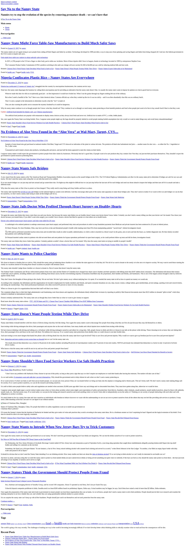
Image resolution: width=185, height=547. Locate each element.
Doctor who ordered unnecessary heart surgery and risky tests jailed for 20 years (28, 221)
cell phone (19, 523)
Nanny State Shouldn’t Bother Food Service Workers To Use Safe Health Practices (121, 305)
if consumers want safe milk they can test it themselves (32, 377)
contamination (22, 467)
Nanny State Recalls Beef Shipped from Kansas (122, 418)
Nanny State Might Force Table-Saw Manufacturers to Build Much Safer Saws (58, 43)
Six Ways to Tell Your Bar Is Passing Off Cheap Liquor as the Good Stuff (26, 439)
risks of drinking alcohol (100, 454)
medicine (88, 523)
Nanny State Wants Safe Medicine (112, 197)
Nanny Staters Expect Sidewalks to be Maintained (115, 69)
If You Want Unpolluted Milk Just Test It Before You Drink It (76, 463)
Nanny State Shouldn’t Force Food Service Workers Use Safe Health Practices (58, 245)
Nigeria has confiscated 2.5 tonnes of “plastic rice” (18, 86)
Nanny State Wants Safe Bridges (24, 168)
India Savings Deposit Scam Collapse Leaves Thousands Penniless (23, 481)
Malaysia (83, 523)
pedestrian (94, 523)
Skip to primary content (9, 2)
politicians (37, 421)
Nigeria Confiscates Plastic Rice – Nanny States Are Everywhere (47, 77)
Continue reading (8, 501)
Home (7, 27)
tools (28, 72)
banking (25, 505)
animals (3, 523)
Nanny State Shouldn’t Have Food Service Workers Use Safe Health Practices (33, 123)
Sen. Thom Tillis (6, 370)
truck (131, 523)
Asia (20, 505)
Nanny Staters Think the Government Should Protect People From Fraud (134, 159)
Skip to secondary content (9, 4)
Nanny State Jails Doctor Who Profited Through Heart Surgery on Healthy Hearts (61, 206)
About (7, 29)
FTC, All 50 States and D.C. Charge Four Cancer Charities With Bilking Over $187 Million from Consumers (67, 301)
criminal (24, 248)
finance (9, 309)
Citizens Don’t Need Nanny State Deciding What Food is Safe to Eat (30, 69)
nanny (24, 48)
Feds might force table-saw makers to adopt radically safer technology (24, 57)
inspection (29, 163)
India (31, 505)
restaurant (40, 467)
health (23, 72)
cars (24, 356)
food (9, 126)
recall (105, 523)
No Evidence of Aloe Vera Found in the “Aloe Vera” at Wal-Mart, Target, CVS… (59, 132)
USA (32, 72)
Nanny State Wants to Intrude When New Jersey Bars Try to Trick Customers (57, 427)
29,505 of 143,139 (27, 192)
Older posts (6, 38)
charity (21, 309)
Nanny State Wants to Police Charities (29, 253)
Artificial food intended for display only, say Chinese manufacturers (29, 112)
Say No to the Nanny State (20, 9)
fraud (29, 248)
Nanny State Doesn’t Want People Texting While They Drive (76, 69)
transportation (12, 201)
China (29, 523)
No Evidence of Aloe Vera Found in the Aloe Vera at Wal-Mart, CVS (24, 140)
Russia (113, 523)
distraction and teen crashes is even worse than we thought (24, 339)
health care (11, 72)
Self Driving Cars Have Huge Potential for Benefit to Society (151, 352)
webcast (142, 523)
